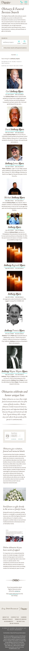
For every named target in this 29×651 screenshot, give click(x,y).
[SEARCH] (25, 41)
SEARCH (4, 38)
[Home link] (6, 2)
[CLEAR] (19, 41)
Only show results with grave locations (15, 47)
